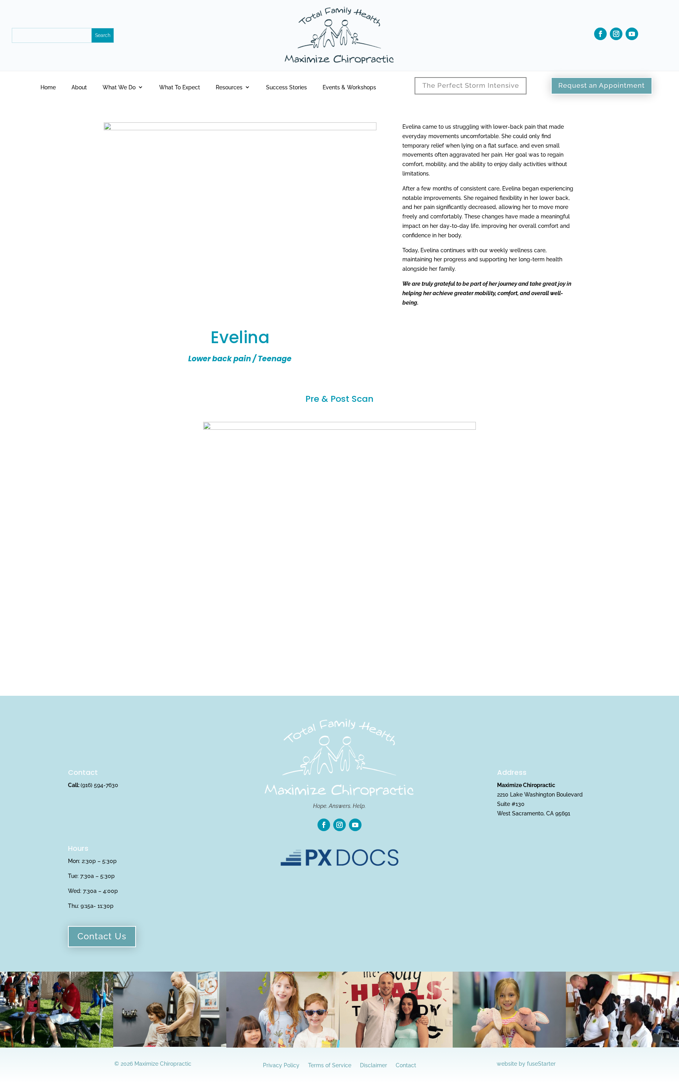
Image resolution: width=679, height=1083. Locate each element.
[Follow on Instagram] (616, 34)
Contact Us (102, 936)
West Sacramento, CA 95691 (533, 813)
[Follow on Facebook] (600, 34)
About (79, 87)
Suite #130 (511, 804)
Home (48, 87)
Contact (406, 1065)
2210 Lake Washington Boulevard (540, 794)
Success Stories (286, 87)
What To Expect (179, 87)
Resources (229, 87)
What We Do (119, 87)
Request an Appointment (601, 85)
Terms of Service (329, 1065)
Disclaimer (373, 1065)
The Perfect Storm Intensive (470, 85)
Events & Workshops (349, 87)
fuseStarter (541, 1064)
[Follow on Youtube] (632, 34)
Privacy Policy (281, 1065)
